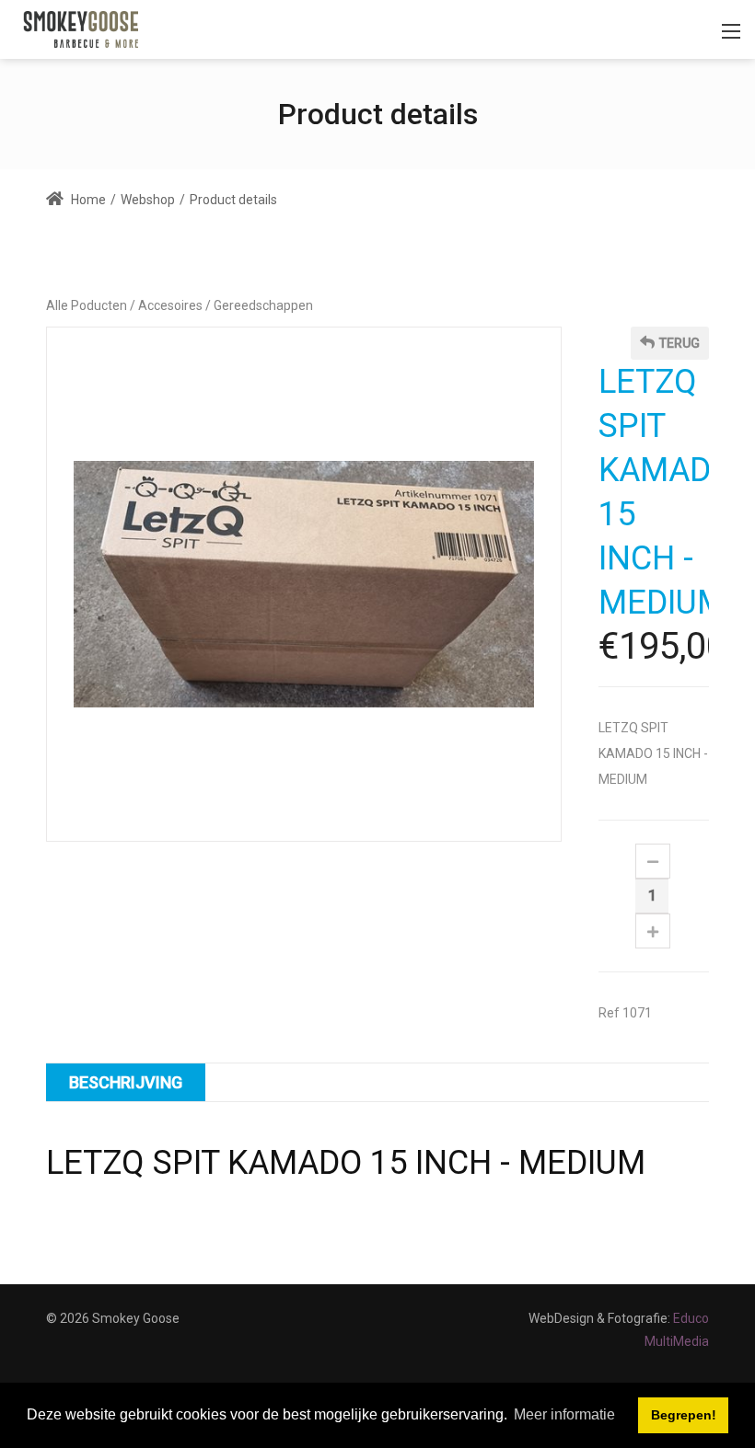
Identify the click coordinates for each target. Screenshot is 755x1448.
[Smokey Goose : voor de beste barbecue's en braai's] (81, 28)
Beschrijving (125, 1082)
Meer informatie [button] (564, 1414)
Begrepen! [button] (683, 1415)
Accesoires (170, 305)
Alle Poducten (86, 305)
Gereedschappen (263, 305)
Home (87, 199)
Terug (679, 343)
